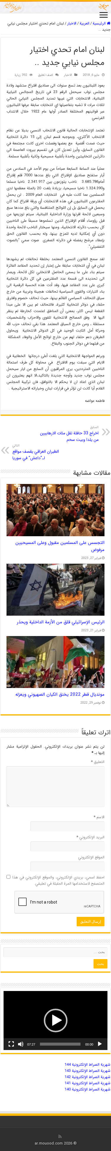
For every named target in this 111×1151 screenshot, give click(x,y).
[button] (55, 1020)
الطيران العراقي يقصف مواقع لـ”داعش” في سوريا (35, 452)
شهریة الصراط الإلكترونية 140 (87, 1089)
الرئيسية (100, 23)
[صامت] (21, 1044)
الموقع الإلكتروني (91, 857)
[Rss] (60, 1136)
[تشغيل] (100, 1044)
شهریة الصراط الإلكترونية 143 (87, 1071)
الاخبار (71, 23)
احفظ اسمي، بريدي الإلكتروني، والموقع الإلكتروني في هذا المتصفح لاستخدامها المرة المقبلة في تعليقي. (58, 880)
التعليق (97, 762)
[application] (55, 1020)
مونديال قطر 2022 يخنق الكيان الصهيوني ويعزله (59, 694)
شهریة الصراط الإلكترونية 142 (87, 1077)
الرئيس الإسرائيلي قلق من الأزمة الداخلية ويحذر (60, 622)
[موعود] (55, 7)
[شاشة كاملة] (11, 1044)
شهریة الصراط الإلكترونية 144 (87, 1065)
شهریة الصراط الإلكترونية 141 (87, 1083)
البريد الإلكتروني (90, 837)
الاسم (99, 817)
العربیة (84, 23)
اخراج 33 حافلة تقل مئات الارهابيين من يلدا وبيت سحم (69, 434)
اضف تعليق (45, 75)
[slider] (60, 1044)
